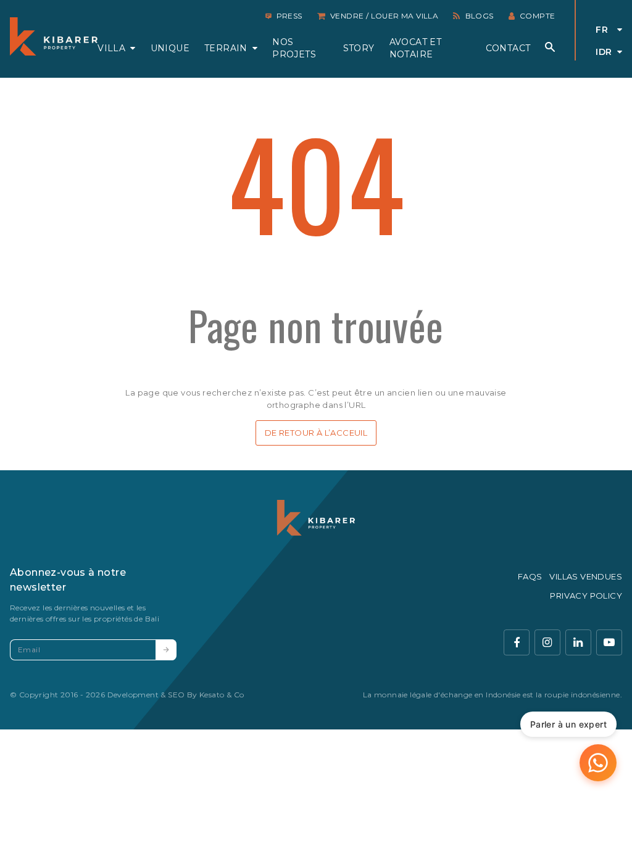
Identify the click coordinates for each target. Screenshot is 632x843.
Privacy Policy (586, 595)
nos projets (294, 48)
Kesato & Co (221, 694)
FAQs (530, 576)
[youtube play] (609, 642)
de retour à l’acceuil (316, 433)
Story (359, 48)
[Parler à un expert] (598, 762)
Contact (508, 48)
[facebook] (517, 642)
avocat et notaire (415, 48)
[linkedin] (578, 642)
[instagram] (547, 642)
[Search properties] (550, 47)
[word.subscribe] (166, 650)
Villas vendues (585, 576)
